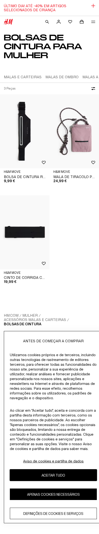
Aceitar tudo (53, 475)
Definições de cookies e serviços (53, 514)
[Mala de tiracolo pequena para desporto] (74, 131)
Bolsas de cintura (22, 324)
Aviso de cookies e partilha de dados (53, 461)
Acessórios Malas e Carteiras (35, 320)
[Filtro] (92, 88)
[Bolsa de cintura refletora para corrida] (25, 131)
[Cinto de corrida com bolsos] (25, 232)
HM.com (11, 315)
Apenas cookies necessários (53, 494)
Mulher (30, 315)
